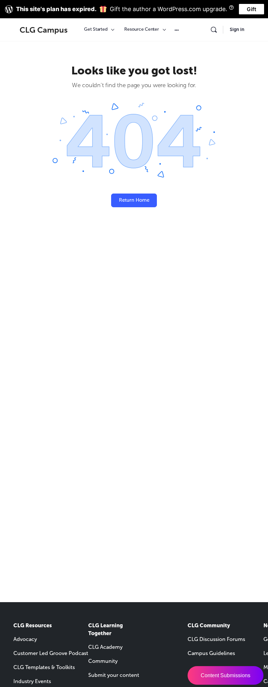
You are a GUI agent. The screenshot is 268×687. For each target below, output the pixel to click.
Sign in (237, 29)
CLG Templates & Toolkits (44, 667)
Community (103, 661)
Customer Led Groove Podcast (50, 653)
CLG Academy (105, 647)
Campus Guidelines (211, 653)
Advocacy (25, 639)
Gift (251, 9)
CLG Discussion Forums (216, 639)
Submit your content (113, 675)
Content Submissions (225, 675)
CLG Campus (44, 30)
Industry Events (32, 681)
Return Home (134, 200)
